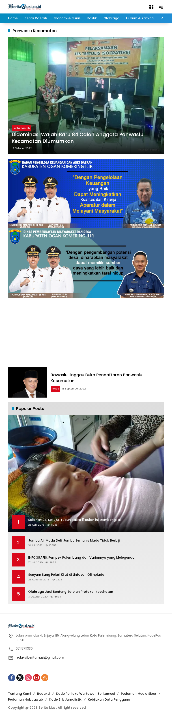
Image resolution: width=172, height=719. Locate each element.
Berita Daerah (21, 128)
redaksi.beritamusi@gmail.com (40, 657)
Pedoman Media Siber (138, 693)
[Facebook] (11, 677)
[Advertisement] (86, 333)
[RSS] (44, 677)
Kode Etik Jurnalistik (65, 699)
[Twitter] (20, 677)
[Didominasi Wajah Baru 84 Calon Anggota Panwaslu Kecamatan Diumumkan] (86, 95)
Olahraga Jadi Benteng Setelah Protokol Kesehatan (70, 592)
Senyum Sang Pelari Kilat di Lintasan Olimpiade (66, 575)
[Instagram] (28, 677)
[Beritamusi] (24, 6)
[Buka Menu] (151, 6)
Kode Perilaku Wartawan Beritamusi (85, 693)
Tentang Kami (19, 693)
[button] (161, 6)
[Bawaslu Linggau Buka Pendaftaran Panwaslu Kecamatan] (27, 382)
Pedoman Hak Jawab (25, 699)
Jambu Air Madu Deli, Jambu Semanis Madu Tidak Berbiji (74, 540)
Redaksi (43, 693)
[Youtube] (36, 677)
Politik (55, 388)
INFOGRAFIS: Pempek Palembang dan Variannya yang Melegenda (81, 557)
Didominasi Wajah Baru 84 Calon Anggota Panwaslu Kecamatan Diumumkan (78, 138)
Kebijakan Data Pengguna (109, 699)
